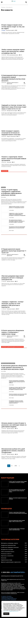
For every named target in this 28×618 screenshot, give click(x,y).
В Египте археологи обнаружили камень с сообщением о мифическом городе (12, 332)
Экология (9, 162)
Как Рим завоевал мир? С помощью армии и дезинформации (17, 529)
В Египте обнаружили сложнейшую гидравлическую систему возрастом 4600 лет (17, 381)
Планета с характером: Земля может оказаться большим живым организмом (13, 158)
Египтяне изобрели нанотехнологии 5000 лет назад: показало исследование (18, 395)
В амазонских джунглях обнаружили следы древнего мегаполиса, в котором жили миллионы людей (14, 367)
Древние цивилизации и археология (12, 83)
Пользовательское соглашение (9, 599)
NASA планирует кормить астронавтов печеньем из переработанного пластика (10, 132)
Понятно (6, 613)
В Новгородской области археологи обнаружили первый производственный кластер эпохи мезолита (13, 78)
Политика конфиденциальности (9, 598)
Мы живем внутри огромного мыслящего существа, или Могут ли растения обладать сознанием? (16, 221)
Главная (3, 7)
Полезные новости (10, 30)
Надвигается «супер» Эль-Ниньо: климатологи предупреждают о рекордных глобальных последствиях (17, 214)
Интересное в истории (12, 110)
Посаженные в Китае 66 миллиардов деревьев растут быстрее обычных (17, 227)
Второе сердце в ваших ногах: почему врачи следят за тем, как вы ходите (12, 26)
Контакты (9, 596)
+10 (16, 465)
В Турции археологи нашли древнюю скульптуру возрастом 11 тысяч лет (13, 251)
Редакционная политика (7, 597)
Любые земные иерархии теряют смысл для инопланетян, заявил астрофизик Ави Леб (13, 51)
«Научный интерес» (17, 572)
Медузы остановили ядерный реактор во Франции (18, 498)
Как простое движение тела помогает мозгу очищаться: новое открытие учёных (17, 490)
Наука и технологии (11, 136)
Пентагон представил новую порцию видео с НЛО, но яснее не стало (17, 521)
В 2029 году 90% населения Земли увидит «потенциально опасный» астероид (18, 482)
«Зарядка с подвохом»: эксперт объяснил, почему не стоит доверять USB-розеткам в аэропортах (12, 304)
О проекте (4, 596)
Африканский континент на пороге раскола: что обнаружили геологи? (16, 207)
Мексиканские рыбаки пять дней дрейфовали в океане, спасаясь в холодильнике (13, 450)
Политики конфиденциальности (10, 611)
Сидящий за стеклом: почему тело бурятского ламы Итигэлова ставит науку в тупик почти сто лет (13, 107)
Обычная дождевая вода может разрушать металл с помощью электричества (12, 277)
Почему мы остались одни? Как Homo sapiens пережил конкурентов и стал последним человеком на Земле (17, 388)
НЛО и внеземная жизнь (12, 55)
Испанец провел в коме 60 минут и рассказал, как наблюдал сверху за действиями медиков (13, 425)
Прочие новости (10, 281)
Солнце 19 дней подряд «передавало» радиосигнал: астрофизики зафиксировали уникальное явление (11, 192)
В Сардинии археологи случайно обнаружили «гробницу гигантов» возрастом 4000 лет (16, 402)
